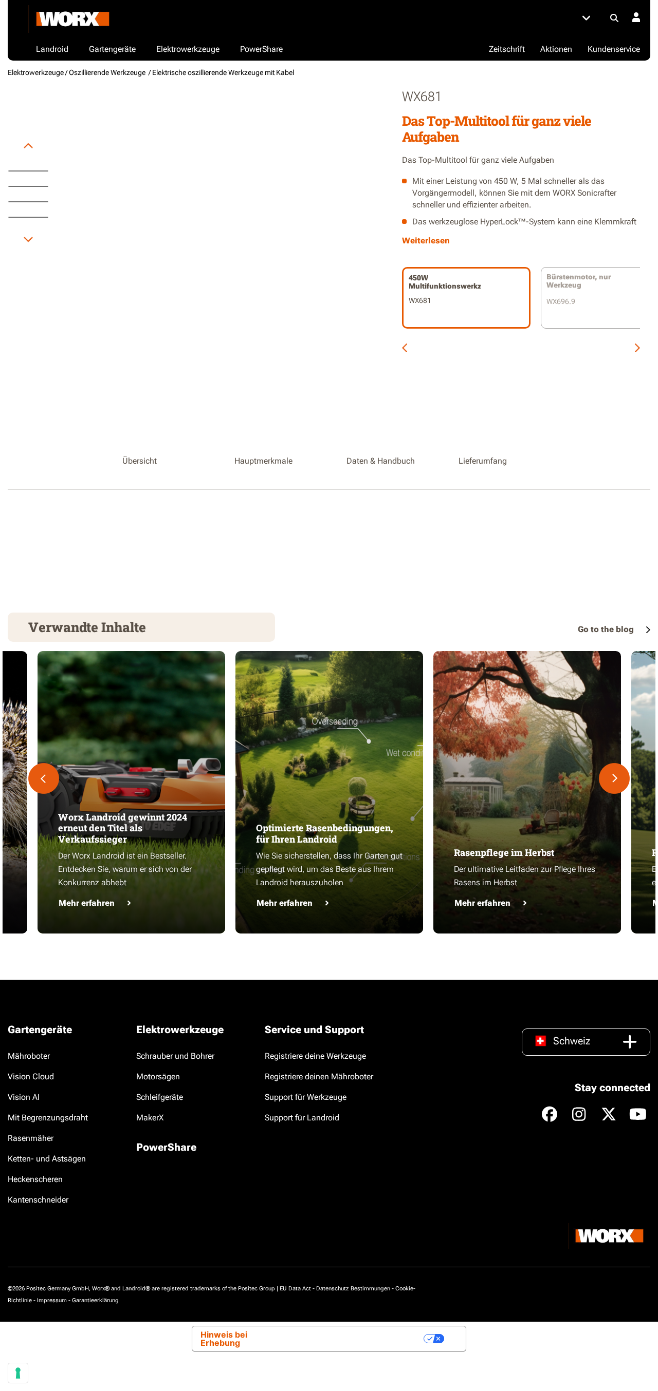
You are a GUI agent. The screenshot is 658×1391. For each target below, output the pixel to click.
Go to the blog (607, 629)
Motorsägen (158, 1076)
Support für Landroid (302, 1117)
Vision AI (24, 1097)
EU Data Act (295, 1288)
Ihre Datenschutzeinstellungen (355, 1338)
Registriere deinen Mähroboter (319, 1076)
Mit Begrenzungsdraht (48, 1117)
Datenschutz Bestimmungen (353, 1288)
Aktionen (556, 49)
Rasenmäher (30, 1138)
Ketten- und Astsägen (47, 1159)
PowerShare (166, 1147)
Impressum (52, 1300)
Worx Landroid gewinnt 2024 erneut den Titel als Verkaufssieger (122, 828)
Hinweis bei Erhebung (223, 1338)
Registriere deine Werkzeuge (315, 1056)
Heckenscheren (35, 1179)
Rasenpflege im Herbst (504, 852)
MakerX (149, 1117)
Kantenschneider (38, 1200)
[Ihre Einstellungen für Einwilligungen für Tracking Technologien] (18, 1373)
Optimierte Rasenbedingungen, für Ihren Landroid (324, 833)
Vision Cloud (31, 1076)
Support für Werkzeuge (305, 1097)
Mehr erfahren (87, 903)
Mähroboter (29, 1056)
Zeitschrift (507, 49)
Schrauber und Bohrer (175, 1056)
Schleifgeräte (159, 1097)
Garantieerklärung (95, 1300)
